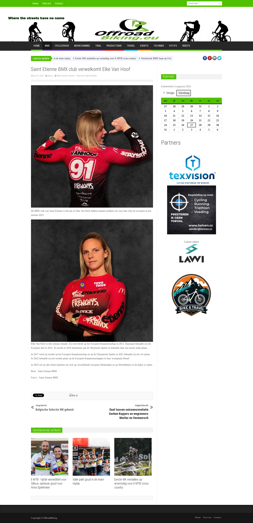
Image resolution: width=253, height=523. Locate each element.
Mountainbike (82, 45)
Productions (114, 45)
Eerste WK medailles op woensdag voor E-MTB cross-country (86, 58)
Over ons (47, 3)
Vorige (170, 92)
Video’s (186, 45)
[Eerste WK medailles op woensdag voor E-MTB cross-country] (133, 457)
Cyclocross (62, 45)
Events (144, 45)
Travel (131, 45)
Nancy (50, 75)
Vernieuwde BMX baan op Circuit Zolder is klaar (146, 58)
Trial (98, 45)
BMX (47, 45)
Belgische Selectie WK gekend (54, 407)
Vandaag (183, 92)
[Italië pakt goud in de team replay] (92, 457)
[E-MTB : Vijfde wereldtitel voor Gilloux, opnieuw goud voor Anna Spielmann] (50, 457)
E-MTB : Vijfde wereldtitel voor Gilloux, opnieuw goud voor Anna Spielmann (48, 483)
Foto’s (173, 45)
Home (35, 3)
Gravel (64, 75)
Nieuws (71, 75)
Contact (59, 3)
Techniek (159, 45)
